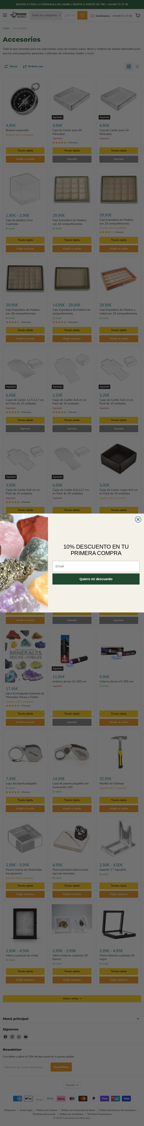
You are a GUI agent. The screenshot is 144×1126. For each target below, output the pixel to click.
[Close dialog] (138, 520)
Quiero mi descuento (96, 579)
